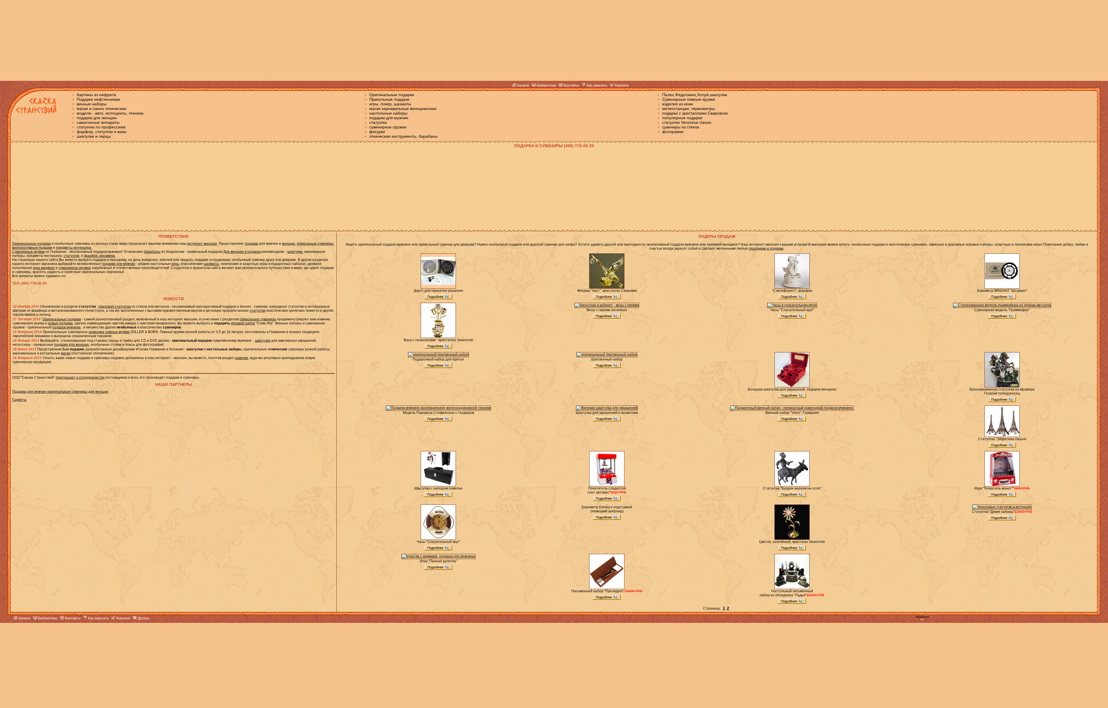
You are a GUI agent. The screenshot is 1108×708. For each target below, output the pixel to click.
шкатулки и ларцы (94, 136)
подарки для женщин (97, 117)
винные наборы (91, 104)
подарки (251, 244)
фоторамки (673, 131)
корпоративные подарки (32, 248)
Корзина (621, 85)
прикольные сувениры (315, 244)
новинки (241, 358)
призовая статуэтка (114, 307)
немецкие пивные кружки (109, 332)
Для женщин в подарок (242, 252)
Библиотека (546, 85)
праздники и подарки (766, 248)
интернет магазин (202, 244)
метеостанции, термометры (688, 108)
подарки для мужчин (388, 117)
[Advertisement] (554, 40)
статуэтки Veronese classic (687, 122)
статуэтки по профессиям (101, 127)
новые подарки (60, 323)
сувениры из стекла (680, 127)
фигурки (377, 131)
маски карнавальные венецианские (403, 108)
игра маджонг (44, 268)
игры (175, 264)
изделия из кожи (677, 104)
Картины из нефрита (96, 94)
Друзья (143, 618)
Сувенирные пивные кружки (688, 99)
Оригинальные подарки (391, 94)
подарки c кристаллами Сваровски (695, 113)
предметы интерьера (73, 248)
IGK (922, 619)
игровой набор (243, 323)
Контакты (571, 85)
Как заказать (596, 85)
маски (65, 353)
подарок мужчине (66, 327)
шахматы (211, 264)
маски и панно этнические (101, 108)
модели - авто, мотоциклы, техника (110, 113)
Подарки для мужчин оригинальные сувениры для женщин (60, 392)
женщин (288, 244)
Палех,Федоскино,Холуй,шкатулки (694, 94)
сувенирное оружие (388, 127)
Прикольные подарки (389, 99)
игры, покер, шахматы (390, 104)
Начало (522, 85)
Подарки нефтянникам (98, 99)
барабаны (152, 252)
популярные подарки (682, 117)
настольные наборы (388, 113)
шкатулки (295, 252)
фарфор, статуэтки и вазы (101, 131)
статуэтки (378, 122)
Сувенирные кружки (28, 252)
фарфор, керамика (99, 256)
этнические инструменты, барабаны (403, 136)
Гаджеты (19, 400)
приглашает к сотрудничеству (80, 378)
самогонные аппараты (98, 122)
